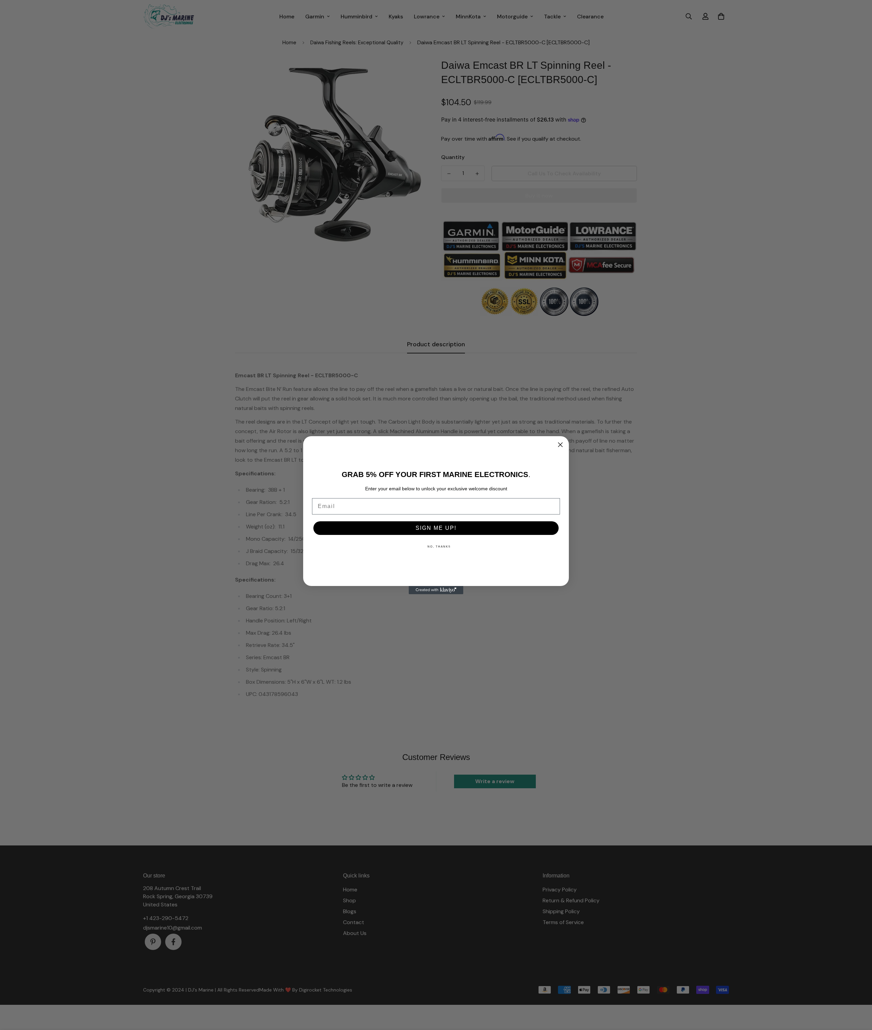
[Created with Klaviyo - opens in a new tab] (436, 590)
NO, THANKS (439, 546)
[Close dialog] (560, 445)
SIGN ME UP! (436, 528)
